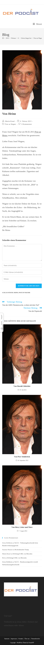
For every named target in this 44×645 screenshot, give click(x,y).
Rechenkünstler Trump (22, 549)
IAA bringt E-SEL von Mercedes (22, 554)
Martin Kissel (10, 121)
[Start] (3, 38)
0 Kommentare (27, 124)
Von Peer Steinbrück (22, 457)
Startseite (6, 638)
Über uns (26, 638)
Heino (16, 292)
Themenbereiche (35, 638)
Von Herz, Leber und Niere (22, 527)
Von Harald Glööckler (22, 386)
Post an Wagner (10, 124)
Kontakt (21, 638)
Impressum (14, 638)
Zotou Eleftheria (7, 562)
